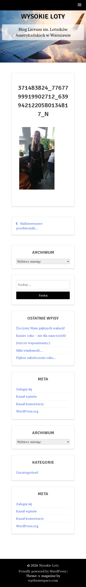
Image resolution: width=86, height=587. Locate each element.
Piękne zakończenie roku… (36, 357)
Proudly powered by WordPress (42, 571)
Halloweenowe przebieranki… (29, 225)
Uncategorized (27, 472)
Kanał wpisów (26, 396)
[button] (80, 5)
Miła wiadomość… (29, 350)
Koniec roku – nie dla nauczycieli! (41, 335)
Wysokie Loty (43, 16)
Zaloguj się (24, 389)
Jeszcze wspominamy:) (33, 343)
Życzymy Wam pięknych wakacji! (40, 328)
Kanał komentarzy (30, 404)
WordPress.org (27, 411)
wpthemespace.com (43, 580)
